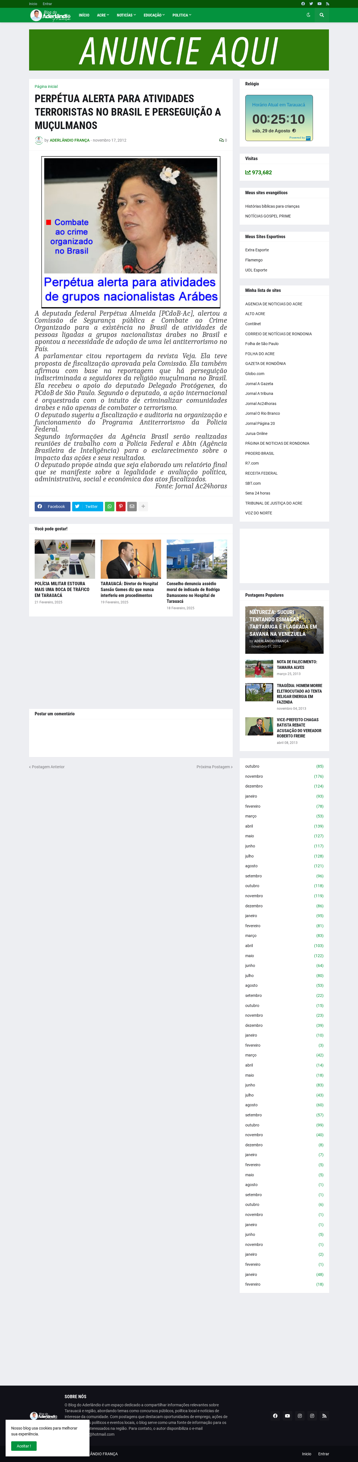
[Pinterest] (121, 506)
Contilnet (253, 324)
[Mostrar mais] (143, 506)
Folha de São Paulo (262, 343)
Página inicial (46, 86)
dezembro (284, 786)
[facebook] (303, 4)
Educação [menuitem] (152, 15)
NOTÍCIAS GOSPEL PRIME (268, 216)
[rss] (327, 4)
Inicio (33, 4)
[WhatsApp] (109, 506)
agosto (284, 866)
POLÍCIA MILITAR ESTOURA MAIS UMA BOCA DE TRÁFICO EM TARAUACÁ (62, 589)
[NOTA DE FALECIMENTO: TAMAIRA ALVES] (259, 668)
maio (284, 836)
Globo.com (254, 373)
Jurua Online (256, 433)
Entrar (47, 4)
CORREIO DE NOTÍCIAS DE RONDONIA (278, 334)
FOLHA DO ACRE (260, 354)
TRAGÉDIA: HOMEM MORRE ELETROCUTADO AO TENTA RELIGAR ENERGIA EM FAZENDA (299, 694)
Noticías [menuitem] (125, 15)
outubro (284, 766)
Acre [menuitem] (101, 15)
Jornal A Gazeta (259, 383)
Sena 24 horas (257, 493)
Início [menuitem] (84, 15)
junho (284, 846)
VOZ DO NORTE (258, 513)
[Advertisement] (131, 663)
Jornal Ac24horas (260, 403)
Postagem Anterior (48, 767)
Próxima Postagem (213, 767)
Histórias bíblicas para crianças (272, 206)
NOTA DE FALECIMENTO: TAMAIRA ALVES (297, 664)
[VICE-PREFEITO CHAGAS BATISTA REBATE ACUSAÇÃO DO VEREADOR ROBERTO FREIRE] (259, 726)
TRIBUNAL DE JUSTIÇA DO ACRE (273, 503)
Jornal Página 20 (260, 423)
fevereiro (284, 806)
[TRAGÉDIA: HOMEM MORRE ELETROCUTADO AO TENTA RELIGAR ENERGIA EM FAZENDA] (259, 692)
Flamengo (254, 260)
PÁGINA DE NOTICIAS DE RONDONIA (277, 443)
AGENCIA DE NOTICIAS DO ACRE (273, 304)
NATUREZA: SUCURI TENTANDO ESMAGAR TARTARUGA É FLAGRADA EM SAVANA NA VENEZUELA (283, 623)
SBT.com (253, 483)
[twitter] (311, 4)
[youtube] (319, 4)
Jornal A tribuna (259, 393)
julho (284, 856)
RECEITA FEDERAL (261, 473)
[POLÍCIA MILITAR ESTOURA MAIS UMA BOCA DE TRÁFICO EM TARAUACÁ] (65, 559)
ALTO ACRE (255, 313)
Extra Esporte (257, 250)
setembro (284, 876)
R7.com (252, 463)
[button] (308, 15)
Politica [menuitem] (180, 15)
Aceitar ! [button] (24, 1446)
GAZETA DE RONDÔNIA (265, 363)
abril (284, 826)
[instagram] (300, 1416)
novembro (284, 776)
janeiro (284, 796)
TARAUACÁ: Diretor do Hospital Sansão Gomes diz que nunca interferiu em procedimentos (129, 589)
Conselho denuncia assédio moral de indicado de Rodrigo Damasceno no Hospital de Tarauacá (193, 592)
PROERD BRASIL (259, 453)
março (284, 816)
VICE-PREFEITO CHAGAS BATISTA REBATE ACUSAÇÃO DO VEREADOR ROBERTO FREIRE (299, 728)
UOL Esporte (256, 270)
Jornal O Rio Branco (262, 413)
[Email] (132, 506)
